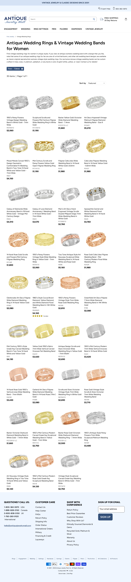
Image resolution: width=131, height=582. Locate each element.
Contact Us (40, 507)
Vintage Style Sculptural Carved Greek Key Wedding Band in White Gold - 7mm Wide (69, 479)
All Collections (102, 558)
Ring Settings (41, 29)
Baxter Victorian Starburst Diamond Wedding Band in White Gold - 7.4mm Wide (17, 435)
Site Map (69, 573)
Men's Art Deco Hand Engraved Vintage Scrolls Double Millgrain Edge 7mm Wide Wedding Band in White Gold (69, 214)
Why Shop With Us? (75, 520)
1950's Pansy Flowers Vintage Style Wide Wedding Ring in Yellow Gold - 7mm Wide (44, 258)
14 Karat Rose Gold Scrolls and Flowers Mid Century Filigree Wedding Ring (17, 257)
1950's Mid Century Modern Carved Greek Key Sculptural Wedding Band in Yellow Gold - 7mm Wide (44, 436)
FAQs (37, 514)
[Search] (94, 19)
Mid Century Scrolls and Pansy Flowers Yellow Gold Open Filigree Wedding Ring (44, 163)
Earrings (59, 558)
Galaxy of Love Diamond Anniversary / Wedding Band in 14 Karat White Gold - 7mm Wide (44, 212)
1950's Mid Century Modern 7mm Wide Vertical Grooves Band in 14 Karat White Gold (95, 348)
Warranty (71, 537)
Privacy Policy (73, 545)
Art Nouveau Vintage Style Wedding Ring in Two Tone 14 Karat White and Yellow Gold (17, 479)
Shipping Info (41, 521)
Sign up (105, 516)
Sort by (82, 83)
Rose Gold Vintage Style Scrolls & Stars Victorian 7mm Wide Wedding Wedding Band (94, 393)
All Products (113, 558)
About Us (71, 541)
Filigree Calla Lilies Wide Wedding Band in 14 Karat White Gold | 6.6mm (68, 163)
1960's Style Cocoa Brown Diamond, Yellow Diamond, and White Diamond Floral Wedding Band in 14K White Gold (44, 303)
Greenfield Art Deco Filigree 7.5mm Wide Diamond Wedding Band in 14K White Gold (95, 301)
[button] (38, 316)
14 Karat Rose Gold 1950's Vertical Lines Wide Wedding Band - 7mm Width (18, 392)
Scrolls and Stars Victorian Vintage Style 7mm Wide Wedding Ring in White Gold (69, 392)
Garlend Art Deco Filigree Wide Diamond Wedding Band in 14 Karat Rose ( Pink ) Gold (44, 393)
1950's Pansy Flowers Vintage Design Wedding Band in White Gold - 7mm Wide (17, 121)
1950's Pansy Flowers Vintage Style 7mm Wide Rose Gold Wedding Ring (68, 300)
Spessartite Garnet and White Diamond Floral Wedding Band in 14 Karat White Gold (94, 212)
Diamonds (76, 29)
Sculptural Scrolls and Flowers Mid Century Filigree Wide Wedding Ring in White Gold (44, 121)
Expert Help (105, 9)
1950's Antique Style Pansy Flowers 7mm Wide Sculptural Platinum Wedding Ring (96, 436)
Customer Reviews (75, 517)
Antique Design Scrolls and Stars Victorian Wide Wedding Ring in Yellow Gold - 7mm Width (70, 350)
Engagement (10, 29)
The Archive (91, 558)
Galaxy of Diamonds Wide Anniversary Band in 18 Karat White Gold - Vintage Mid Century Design (18, 212)
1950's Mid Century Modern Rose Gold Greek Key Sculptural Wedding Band (44, 478)
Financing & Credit (43, 536)
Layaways (39, 539)
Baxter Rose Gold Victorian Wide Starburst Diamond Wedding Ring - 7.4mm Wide (70, 435)
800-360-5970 (121, 9)
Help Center (40, 511)
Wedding (25, 29)
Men (54, 29)
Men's (82, 558)
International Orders (44, 529)
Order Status (41, 525)
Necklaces (50, 558)
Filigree (64, 29)
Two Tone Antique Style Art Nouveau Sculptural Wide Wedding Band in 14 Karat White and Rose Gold (69, 258)
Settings (41, 558)
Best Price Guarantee (76, 513)
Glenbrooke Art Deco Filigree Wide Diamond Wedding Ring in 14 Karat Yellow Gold (18, 300)
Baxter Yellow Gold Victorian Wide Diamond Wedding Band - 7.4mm (70, 120)
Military (38, 532)
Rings (13, 558)
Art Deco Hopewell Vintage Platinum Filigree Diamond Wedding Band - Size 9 (95, 120)
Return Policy (41, 518)
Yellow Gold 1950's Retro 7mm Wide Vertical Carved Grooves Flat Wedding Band (44, 348)
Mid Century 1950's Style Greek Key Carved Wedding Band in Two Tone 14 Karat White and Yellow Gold (18, 350)
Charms (67, 558)
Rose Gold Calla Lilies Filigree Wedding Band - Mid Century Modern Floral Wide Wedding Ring (96, 258)
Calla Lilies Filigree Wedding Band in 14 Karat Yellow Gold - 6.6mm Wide (95, 163)
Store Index (62, 573)
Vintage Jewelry (94, 29)
